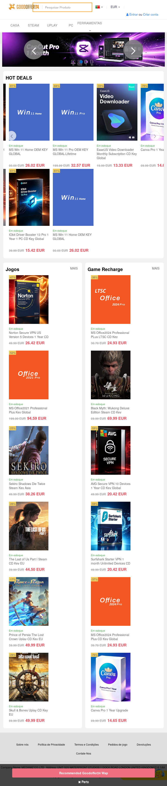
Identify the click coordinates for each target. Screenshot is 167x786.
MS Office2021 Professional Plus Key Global (28, 410)
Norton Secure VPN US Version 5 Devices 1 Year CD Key (28, 336)
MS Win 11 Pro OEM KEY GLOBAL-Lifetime (26, 151)
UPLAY (52, 25)
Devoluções (144, 744)
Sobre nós (22, 744)
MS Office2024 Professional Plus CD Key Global (110, 637)
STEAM (33, 25)
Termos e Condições (86, 744)
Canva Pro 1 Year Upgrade (115, 149)
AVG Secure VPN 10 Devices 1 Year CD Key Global (110, 485)
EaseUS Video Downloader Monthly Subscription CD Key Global (73, 153)
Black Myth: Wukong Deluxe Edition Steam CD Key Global (110, 412)
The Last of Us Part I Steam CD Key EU (28, 561)
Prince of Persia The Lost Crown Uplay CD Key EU (26, 637)
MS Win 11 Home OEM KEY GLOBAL (28, 237)
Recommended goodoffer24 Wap (83, 773)
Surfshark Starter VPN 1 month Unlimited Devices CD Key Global (110, 563)
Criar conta (150, 14)
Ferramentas (89, 23)
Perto (85, 781)
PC (71, 25)
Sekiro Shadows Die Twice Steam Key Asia (27, 485)
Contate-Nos (83, 753)
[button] (33, 49)
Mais (74, 268)
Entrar (133, 14)
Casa (14, 25)
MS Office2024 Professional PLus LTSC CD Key (110, 334)
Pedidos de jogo (117, 744)
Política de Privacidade (51, 744)
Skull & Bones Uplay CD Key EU (28, 712)
